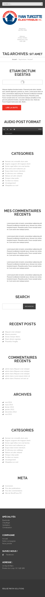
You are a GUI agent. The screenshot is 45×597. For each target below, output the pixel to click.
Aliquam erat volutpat (13, 332)
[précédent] (4, 129)
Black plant (8, 133)
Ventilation (6, 525)
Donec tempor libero (12, 337)
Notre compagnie (8, 541)
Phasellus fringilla (11, 341)
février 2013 (9, 407)
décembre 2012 (11, 412)
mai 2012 (8, 414)
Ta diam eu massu (11, 181)
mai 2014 (8, 402)
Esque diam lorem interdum (15, 171)
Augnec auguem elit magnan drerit (17, 164)
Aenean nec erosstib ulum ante (16, 161)
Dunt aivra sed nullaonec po (15, 169)
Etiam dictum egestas (23, 73)
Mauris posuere (10, 334)
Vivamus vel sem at (21, 378)
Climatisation (7, 527)
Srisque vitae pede (12, 178)
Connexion (9, 486)
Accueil (14, 59)
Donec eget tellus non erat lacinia (17, 166)
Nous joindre (7, 543)
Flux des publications (12, 488)
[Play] (7, 129)
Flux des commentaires (13, 491)
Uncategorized (10, 183)
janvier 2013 (9, 409)
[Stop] (14, 129)
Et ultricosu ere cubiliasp (14, 173)
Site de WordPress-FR (13, 493)
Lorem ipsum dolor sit (22, 376)
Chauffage (6, 523)
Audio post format (22, 122)
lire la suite (12, 108)
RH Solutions (18, 589)
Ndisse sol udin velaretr (13, 176)
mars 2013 (9, 405)
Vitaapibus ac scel (11, 185)
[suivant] (11, 129)
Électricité (6, 520)
